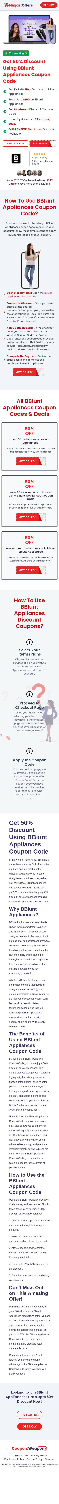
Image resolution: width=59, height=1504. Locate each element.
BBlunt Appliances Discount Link (29, 294)
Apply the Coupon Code (29, 762)
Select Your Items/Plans (29, 652)
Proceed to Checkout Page (29, 705)
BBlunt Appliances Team (42, 162)
